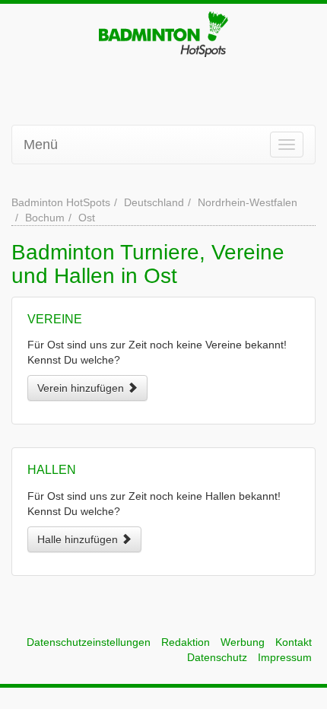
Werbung (243, 642)
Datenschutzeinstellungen (89, 642)
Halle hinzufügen (79, 539)
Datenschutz (217, 657)
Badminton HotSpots (60, 202)
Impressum (285, 657)
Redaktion (185, 642)
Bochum (45, 217)
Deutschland (154, 202)
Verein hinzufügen (82, 388)
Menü (41, 144)
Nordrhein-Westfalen (247, 202)
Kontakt (293, 642)
